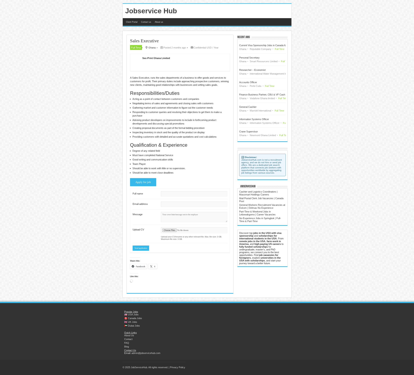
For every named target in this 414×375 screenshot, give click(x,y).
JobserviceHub (248, 186)
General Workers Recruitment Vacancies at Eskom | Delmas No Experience (262, 206)
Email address (140, 204)
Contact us (146, 22)
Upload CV (138, 229)
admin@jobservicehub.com (145, 353)
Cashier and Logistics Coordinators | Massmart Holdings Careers (258, 193)
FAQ (126, 342)
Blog (126, 346)
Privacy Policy (177, 367)
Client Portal (131, 22)
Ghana (152, 47)
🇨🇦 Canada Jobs (133, 318)
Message (137, 214)
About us (159, 22)
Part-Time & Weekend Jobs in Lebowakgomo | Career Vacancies (257, 213)
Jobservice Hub (151, 11)
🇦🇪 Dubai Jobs (132, 325)
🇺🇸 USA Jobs (131, 314)
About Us (129, 335)
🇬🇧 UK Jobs (130, 322)
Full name (138, 193)
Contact (128, 339)
